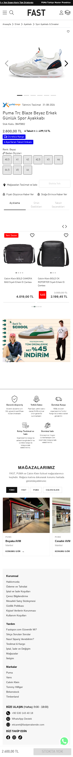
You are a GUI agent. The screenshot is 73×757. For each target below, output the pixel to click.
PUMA (36, 490)
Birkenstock (12, 691)
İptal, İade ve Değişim (18, 648)
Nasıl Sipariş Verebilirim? (20, 639)
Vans (9, 677)
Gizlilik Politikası (15, 605)
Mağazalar (12, 653)
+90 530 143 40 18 (22, 713)
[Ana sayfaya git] (36, 12)
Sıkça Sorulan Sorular (18, 634)
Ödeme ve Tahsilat (16, 586)
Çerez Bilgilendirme (17, 596)
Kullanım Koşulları (16, 615)
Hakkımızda (12, 581)
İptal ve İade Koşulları (18, 591)
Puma (9, 672)
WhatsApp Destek (22, 718)
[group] (36, 63)
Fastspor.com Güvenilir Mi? (21, 629)
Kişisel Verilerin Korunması (21, 610)
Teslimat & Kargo (15, 643)
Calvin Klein (12, 682)
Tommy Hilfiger (14, 687)
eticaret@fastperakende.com (28, 724)
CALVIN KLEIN (52, 490)
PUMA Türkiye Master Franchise (48, 3)
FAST (23, 490)
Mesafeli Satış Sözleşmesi (20, 601)
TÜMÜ (11, 490)
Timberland (12, 696)
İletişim (10, 658)
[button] (66, 63)
